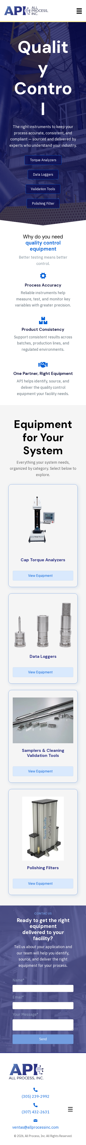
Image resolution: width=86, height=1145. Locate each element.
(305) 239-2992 (35, 1096)
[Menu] (70, 1109)
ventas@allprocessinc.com (35, 1127)
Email (17, 997)
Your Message (25, 1014)
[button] (43, 1039)
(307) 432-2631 (35, 1112)
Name (18, 980)
